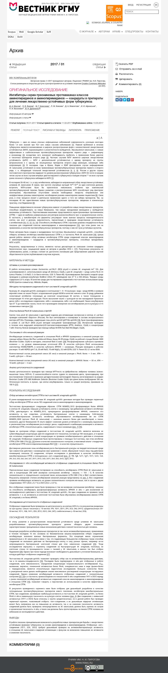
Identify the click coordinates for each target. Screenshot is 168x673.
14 (36, 223)
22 (30, 441)
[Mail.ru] (128, 99)
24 (56, 444)
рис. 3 (85, 478)
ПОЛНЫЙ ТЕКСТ (31, 130)
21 (17, 385)
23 (33, 441)
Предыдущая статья (17, 66)
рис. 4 (73, 596)
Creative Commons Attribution (94, 83)
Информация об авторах (20, 114)
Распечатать (125, 74)
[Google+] (132, 99)
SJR (49, 32)
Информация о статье (19, 118)
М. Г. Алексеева (43, 106)
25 (95, 544)
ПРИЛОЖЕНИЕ (92, 130)
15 (78, 225)
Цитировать (125, 79)
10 (25, 223)
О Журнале (87, 32)
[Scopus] (114, 13)
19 (79, 323)
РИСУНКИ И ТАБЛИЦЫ (54, 130)
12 (31, 223)
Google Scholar (35, 32)
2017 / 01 (57, 64)
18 (79, 320)
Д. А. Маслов (15, 106)
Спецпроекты (134, 32)
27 (48, 554)
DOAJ (11, 37)
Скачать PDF (126, 64)
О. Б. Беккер (28, 106)
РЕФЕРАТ (15, 130)
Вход (130, 5)
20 (65, 342)
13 (33, 223)
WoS (21, 32)
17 (76, 249)
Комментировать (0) (129, 84)
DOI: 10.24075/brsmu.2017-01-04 (22, 78)
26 (21, 552)
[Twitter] (124, 99)
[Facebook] (121, 99)
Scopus (12, 32)
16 (95, 235)
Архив (116, 32)
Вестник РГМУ (49, 9)
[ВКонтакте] (117, 99)
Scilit (20, 37)
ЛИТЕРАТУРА (75, 130)
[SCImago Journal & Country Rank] (104, 24)
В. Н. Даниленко (32, 109)
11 (28, 223)
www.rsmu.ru (84, 663)
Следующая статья (99, 66)
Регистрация (143, 5)
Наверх (119, 91)
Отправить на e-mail (130, 69)
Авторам (104, 32)
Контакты (152, 32)
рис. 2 (67, 456)
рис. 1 (75, 427)
